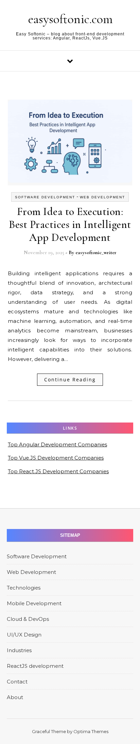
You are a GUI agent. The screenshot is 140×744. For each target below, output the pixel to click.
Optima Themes (90, 731)
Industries (19, 650)
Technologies (23, 587)
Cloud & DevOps (28, 619)
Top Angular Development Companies (57, 444)
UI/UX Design (24, 634)
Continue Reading (70, 379)
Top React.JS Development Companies (58, 471)
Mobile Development (34, 603)
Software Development (45, 197)
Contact (17, 681)
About (15, 697)
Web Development (102, 197)
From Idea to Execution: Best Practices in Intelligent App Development (70, 224)
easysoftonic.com (70, 19)
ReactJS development (35, 666)
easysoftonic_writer (96, 252)
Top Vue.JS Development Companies (56, 457)
